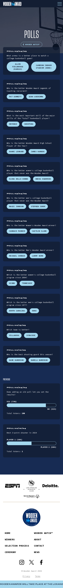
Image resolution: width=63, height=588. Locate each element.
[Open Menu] (59, 4)
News (37, 552)
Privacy (26, 576)
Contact (39, 545)
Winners (10, 539)
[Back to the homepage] (31, 3)
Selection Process (17, 545)
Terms (37, 576)
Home (8, 533)
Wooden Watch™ (32, 44)
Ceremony (10, 552)
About (37, 539)
